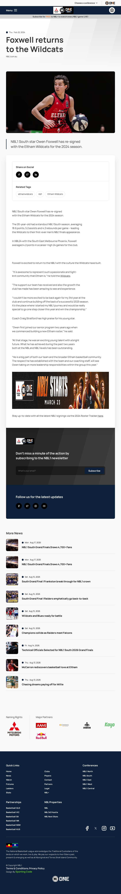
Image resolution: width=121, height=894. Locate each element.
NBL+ (46, 792)
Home (9, 771)
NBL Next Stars (51, 816)
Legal (46, 788)
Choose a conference (85, 3)
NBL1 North (88, 771)
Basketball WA (12, 820)
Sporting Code (23, 871)
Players (47, 775)
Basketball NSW (13, 825)
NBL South (87, 775)
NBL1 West (87, 784)
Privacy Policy (37, 868)
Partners (48, 784)
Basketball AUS (13, 829)
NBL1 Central (88, 788)
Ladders (9, 788)
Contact (48, 779)
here (100, 415)
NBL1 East (87, 779)
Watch (9, 779)
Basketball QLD (13, 808)
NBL (46, 808)
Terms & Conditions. (17, 868)
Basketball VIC (12, 812)
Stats (8, 792)
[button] (86, 3)
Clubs (47, 771)
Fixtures (10, 784)
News (8, 775)
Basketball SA (12, 816)
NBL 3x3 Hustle (51, 812)
